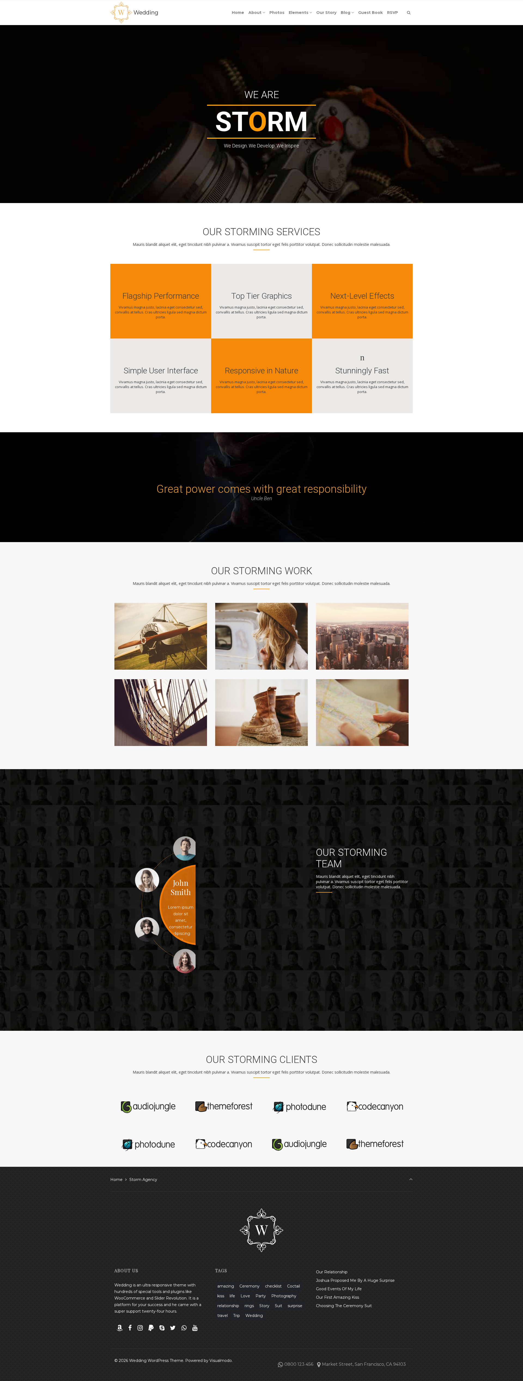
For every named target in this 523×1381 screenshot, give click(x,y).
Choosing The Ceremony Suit (344, 1305)
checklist (273, 1286)
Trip (236, 1315)
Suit (278, 1305)
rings (249, 1305)
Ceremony (249, 1286)
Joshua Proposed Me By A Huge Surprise (355, 1280)
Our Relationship (332, 1272)
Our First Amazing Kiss (337, 1297)
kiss (220, 1296)
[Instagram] (140, 1327)
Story (264, 1305)
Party (261, 1296)
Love (245, 1296)
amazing (225, 1286)
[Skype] (162, 1327)
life (232, 1296)
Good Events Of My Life (339, 1288)
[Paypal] (151, 1327)
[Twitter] (173, 1327)
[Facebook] (130, 1327)
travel (222, 1315)
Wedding (145, 12)
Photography (283, 1296)
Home (116, 1179)
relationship (228, 1305)
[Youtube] (195, 1327)
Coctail (293, 1286)
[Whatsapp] (184, 1327)
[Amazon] (119, 1327)
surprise (295, 1305)
